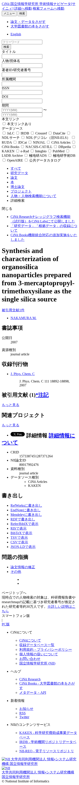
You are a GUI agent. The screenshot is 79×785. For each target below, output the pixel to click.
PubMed (58, 151)
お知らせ (26, 709)
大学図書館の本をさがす (30, 26)
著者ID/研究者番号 (16, 70)
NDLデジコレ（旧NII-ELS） (48, 137)
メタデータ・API (32, 692)
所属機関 (9, 79)
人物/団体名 (11, 61)
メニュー (9, 13)
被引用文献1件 (13, 310)
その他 (16, 571)
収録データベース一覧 (36, 645)
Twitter (24, 717)
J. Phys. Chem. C (23, 374)
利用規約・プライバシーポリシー (45, 649)
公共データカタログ (44, 160)
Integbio (40, 151)
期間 (5, 105)
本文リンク (10, 119)
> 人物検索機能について (37, 196)
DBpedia (64, 147)
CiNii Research (30, 679)
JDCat (22, 142)
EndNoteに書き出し (26, 510)
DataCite (59, 133)
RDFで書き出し (23, 519)
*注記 (42, 395)
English (16, 34)
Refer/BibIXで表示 (24, 524)
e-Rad (25, 151)
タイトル (9, 51)
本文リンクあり (19, 124)
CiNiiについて (30, 640)
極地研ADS (38, 155)
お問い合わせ (29, 659)
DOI (5, 96)
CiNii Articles (60, 142)
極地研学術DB (63, 155)
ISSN (5, 88)
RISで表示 (19, 528)
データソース (12, 128)
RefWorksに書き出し (26, 505)
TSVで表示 (19, 537)
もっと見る (10, 405)
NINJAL (39, 142)
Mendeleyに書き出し (26, 514)
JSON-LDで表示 (23, 547)
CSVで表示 (19, 542)
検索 (22, 13)
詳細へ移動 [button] (23, 8)
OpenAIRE (15, 160)
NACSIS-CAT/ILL (39, 147)
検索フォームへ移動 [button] (48, 8)
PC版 (6, 624)
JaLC (10, 133)
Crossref (41, 133)
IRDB (25, 133)
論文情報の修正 (23, 567)
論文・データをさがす (28, 22)
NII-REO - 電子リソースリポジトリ (46, 751)
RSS (22, 713)
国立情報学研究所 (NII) (37, 663)
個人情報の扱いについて (38, 654)
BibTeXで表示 (21, 533)
